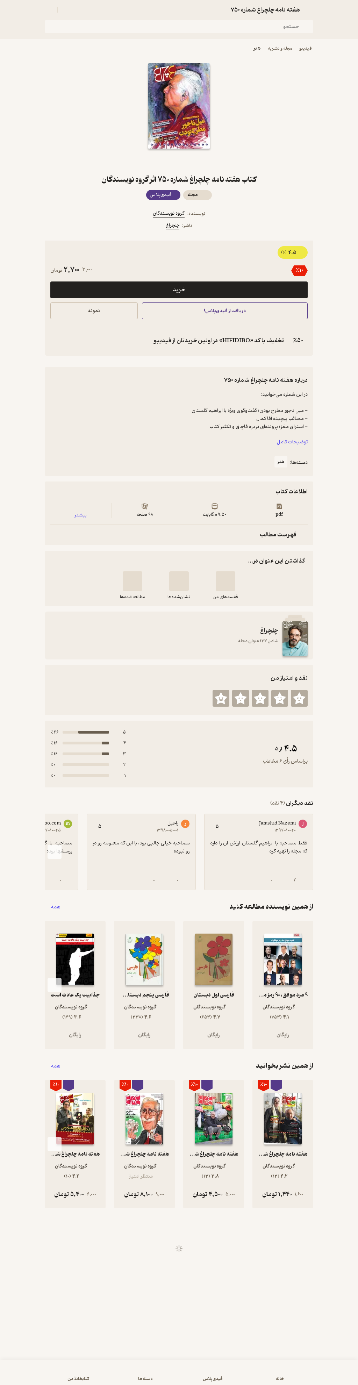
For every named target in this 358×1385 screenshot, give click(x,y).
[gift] (179, 161)
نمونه (94, 311)
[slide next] (55, 852)
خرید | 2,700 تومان (91, 1375)
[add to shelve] (225, 581)
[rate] (299, 698)
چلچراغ (172, 225)
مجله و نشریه (280, 48)
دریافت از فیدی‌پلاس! (225, 311)
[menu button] (49, 9)
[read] (132, 581)
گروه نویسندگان (169, 213)
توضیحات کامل (292, 442)
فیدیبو (305, 48)
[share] (162, 161)
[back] (309, 9)
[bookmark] (196, 161)
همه (55, 907)
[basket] (66, 9)
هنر (257, 48)
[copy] (57, 341)
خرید (179, 289)
